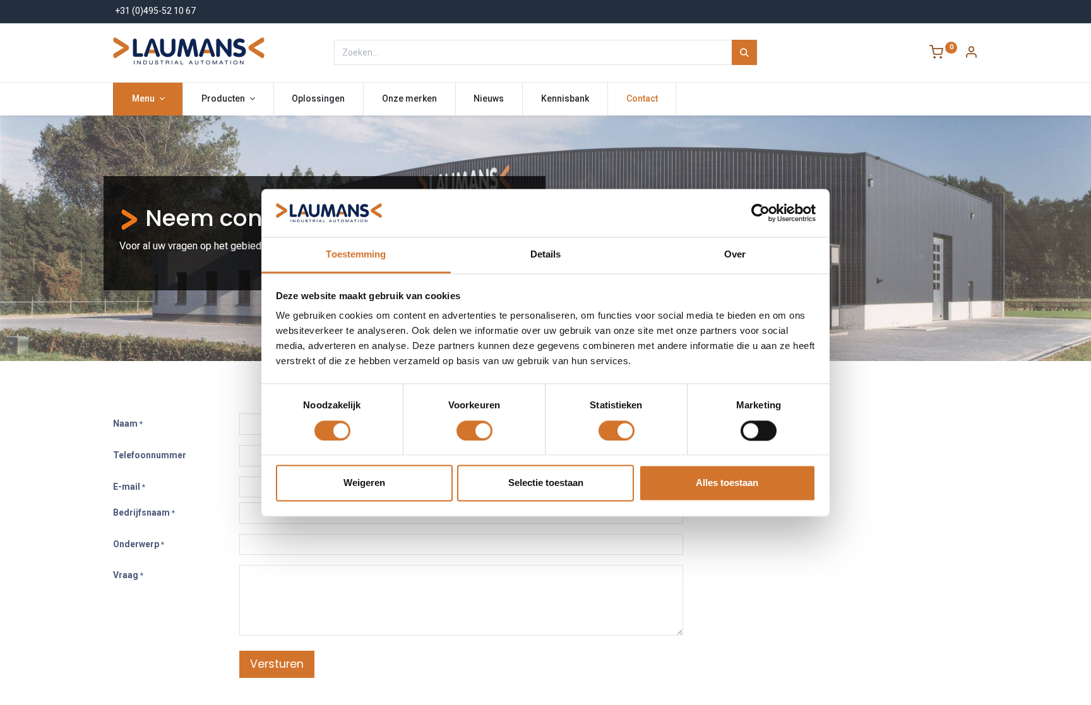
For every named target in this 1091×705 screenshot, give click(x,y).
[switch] (474, 430)
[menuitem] (319, 99)
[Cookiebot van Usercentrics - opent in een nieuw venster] (760, 212)
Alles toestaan (727, 483)
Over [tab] (735, 254)
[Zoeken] (744, 52)
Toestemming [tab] (356, 254)
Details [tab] (545, 254)
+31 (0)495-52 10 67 (155, 11)
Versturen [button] (277, 664)
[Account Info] (971, 54)
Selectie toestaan (545, 483)
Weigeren (364, 483)
